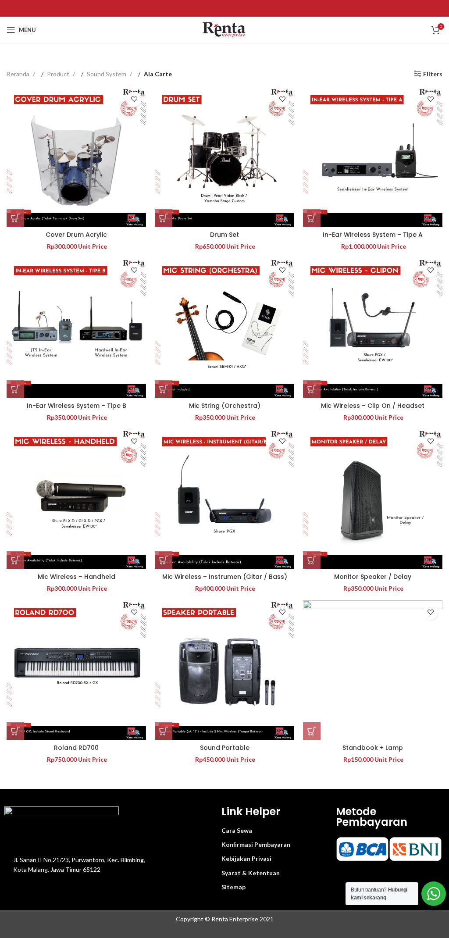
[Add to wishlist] (134, 99)
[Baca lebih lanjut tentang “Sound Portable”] (163, 731)
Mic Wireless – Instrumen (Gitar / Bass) (224, 576)
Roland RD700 (76, 747)
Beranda (19, 74)
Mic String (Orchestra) (224, 405)
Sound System (107, 74)
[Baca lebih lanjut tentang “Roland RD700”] (15, 731)
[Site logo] (225, 29)
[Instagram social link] (224, 8)
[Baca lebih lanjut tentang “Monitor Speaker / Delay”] (312, 560)
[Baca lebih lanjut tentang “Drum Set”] (163, 218)
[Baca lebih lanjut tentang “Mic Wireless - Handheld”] (15, 560)
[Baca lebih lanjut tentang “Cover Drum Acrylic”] (15, 218)
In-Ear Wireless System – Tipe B (76, 405)
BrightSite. (254, 928)
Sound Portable (224, 747)
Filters (432, 74)
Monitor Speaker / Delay (372, 576)
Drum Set (224, 234)
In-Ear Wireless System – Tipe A (373, 234)
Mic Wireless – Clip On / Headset (372, 405)
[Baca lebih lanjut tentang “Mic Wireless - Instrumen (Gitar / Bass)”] (163, 560)
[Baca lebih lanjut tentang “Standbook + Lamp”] (312, 731)
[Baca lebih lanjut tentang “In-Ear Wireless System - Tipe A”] (312, 218)
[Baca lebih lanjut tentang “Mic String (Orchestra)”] (163, 389)
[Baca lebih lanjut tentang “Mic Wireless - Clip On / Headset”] (312, 389)
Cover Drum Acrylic (76, 234)
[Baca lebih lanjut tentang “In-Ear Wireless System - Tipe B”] (15, 389)
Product (59, 74)
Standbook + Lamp (372, 747)
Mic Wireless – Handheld (76, 576)
